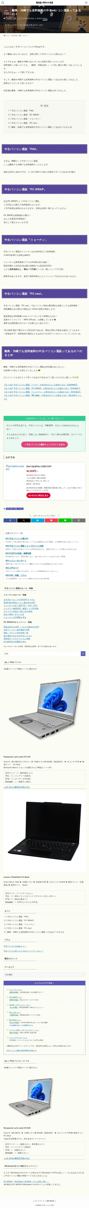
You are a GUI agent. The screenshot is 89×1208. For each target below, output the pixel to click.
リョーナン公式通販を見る (15, 617)
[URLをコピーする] (78, 520)
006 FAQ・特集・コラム (16, 575)
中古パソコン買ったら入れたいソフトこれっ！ (23, 951)
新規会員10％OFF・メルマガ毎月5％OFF (21, 627)
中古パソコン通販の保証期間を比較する (21, 1050)
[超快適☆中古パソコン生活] (45, 3)
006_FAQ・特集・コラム (13, 18)
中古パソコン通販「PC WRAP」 (26, 114)
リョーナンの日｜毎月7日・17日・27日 (21, 605)
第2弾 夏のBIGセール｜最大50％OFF (19, 602)
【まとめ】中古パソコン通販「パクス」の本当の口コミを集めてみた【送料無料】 (41, 384)
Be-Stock (13, 1020)
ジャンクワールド (16, 1037)
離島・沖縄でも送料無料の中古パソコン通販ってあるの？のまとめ (41, 126)
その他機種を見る (14, 1025)
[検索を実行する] (83, 653)
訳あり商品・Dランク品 (14, 614)
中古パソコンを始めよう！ (15, 946)
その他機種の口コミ (27, 1025)
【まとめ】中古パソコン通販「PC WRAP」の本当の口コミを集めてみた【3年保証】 (42, 388)
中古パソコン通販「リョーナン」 (26, 118)
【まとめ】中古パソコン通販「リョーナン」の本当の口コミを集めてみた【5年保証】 (42, 391)
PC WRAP (13, 997)
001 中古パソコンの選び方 (17, 538)
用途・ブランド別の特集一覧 (16, 632)
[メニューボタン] (86, 3)
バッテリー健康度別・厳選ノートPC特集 (21, 608)
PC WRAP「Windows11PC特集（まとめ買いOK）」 (26, 1181)
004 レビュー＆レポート (16, 560)
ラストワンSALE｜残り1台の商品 (18, 611)
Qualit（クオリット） (17, 1005)
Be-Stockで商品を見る (38, 495)
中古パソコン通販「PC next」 (25, 122)
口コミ (20, 990)
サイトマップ (39, 1201)
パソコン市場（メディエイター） (21, 1030)
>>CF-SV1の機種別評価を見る (17, 787)
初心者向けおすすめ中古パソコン (18, 635)
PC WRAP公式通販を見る (15, 641)
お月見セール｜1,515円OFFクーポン (19, 599)
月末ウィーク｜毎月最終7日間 (16, 629)
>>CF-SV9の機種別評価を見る (17, 1158)
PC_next (12, 1012)
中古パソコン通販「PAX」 (23, 110)
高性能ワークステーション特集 (17, 638)
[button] (10, 520)
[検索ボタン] (3, 3)
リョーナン (13, 989)
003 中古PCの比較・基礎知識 (18, 553)
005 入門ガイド (12, 567)
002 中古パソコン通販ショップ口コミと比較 (25, 545)
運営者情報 (50, 1201)
